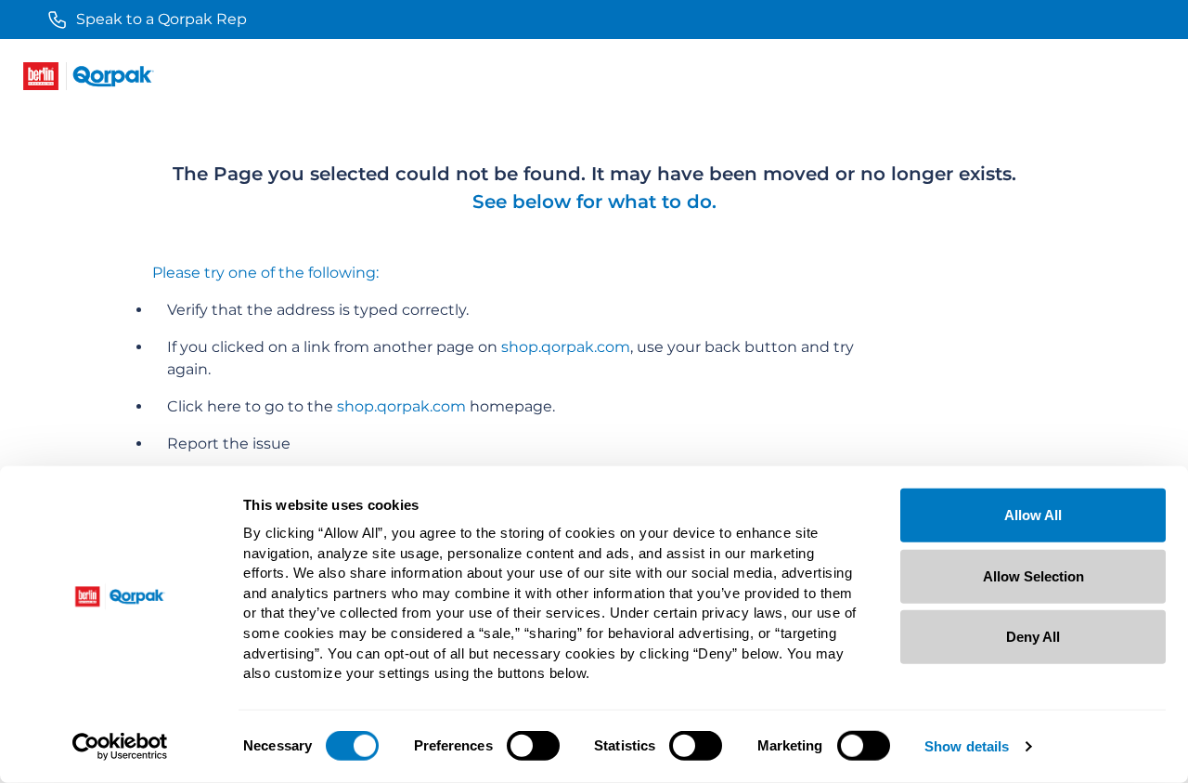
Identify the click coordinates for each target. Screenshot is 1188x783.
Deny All (1033, 637)
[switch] (533, 746)
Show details (966, 746)
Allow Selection (1033, 575)
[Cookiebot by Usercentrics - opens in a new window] (120, 747)
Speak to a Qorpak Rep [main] (161, 19)
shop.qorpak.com (565, 347)
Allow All (1033, 515)
